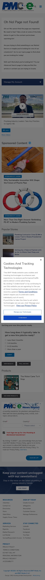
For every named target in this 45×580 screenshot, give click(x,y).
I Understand (22, 318)
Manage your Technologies (22, 312)
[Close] (40, 259)
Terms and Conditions (27, 292)
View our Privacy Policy (26, 305)
